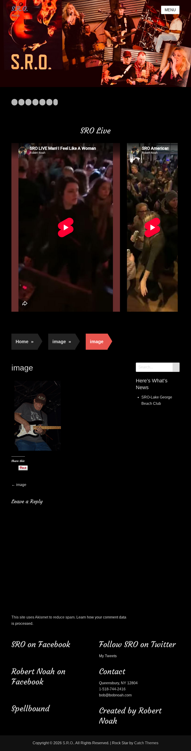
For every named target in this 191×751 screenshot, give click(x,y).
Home (25, 341)
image (61, 341)
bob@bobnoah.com (115, 695)
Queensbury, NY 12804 (118, 683)
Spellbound (30, 708)
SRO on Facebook (40, 644)
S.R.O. (19, 9)
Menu (170, 10)
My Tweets (108, 656)
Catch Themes (146, 743)
